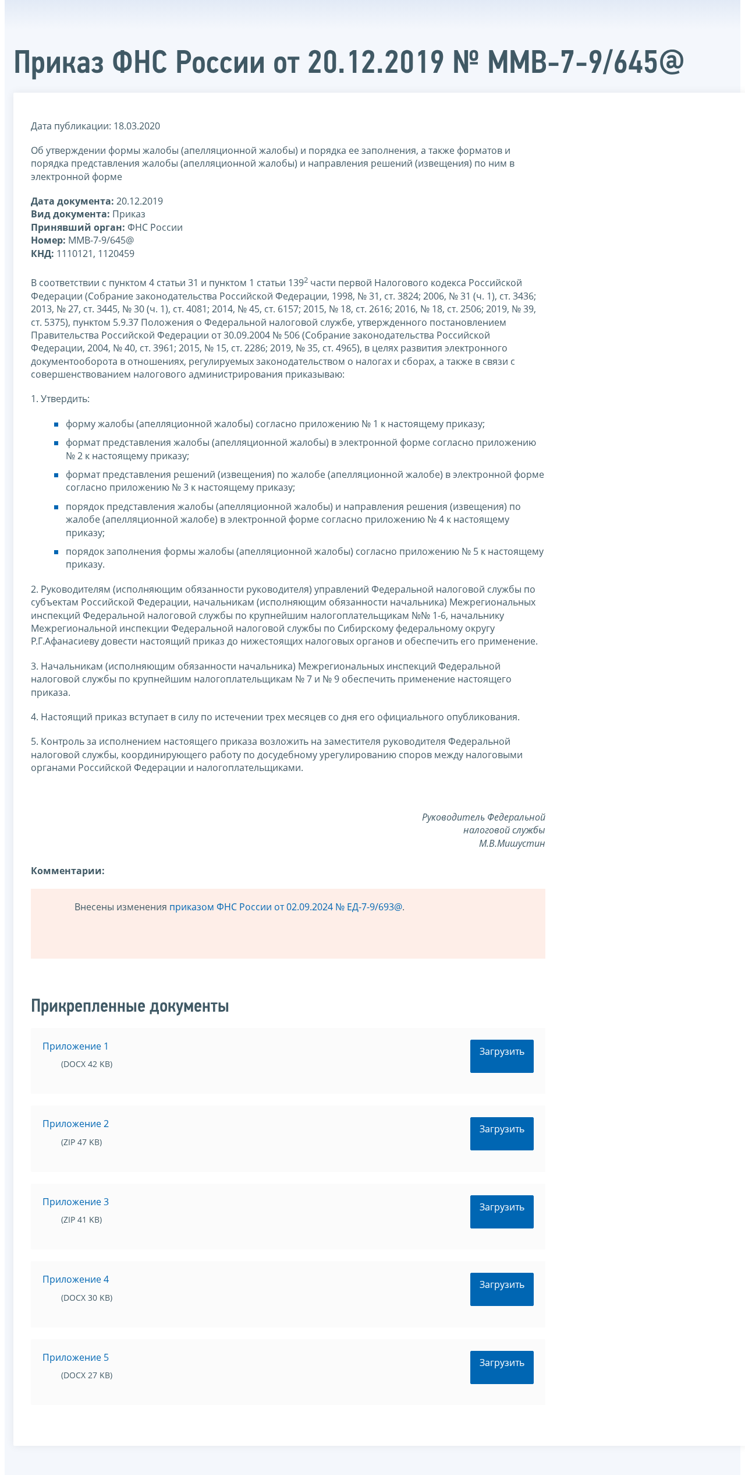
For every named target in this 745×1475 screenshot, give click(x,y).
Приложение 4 (75, 1279)
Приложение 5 (75, 1357)
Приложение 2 (75, 1123)
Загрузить (502, 1051)
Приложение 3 (75, 1201)
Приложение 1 (75, 1046)
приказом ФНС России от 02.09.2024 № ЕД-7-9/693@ (285, 906)
